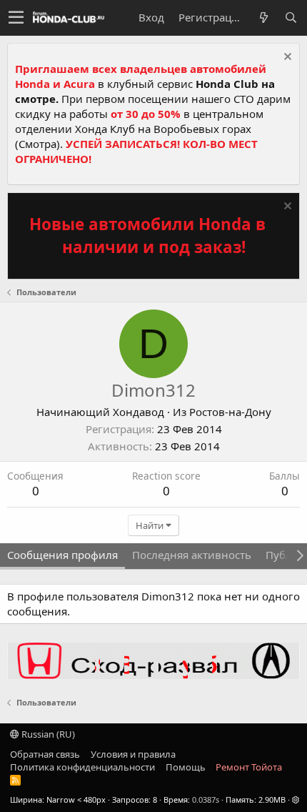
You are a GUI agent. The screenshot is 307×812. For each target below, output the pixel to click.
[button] (16, 18)
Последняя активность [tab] (191, 555)
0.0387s (205, 799)
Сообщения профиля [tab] (62, 555)
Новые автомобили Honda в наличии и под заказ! (147, 235)
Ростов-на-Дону (230, 412)
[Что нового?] (263, 17)
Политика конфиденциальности (82, 767)
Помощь (186, 767)
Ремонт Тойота (249, 767)
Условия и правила (133, 754)
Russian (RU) (47, 734)
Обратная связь (45, 754)
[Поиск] (290, 17)
